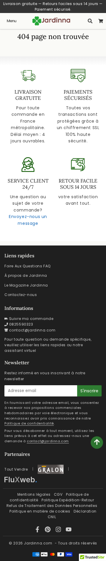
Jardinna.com (38, 543)
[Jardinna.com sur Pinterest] (48, 530)
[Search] (90, 21)
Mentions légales (34, 494)
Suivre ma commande (31, 318)
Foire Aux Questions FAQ (27, 266)
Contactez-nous (20, 294)
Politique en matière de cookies (39, 511)
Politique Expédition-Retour (68, 500)
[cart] (101, 21)
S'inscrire (89, 391)
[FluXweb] (20, 479)
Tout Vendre (16, 469)
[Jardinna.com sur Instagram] (59, 530)
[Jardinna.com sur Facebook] (38, 530)
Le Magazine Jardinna (26, 285)
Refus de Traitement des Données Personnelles (51, 505)
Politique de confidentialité (29, 423)
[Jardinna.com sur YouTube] (68, 530)
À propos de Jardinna (25, 275)
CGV (58, 494)
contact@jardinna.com (32, 330)
